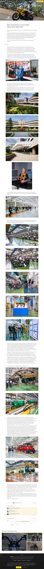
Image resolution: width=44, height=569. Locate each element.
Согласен (18, 567)
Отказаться (25, 567)
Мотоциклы (23, 560)
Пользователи (19, 560)
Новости (3, 546)
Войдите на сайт (18, 521)
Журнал (8, 1)
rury (15, 502)
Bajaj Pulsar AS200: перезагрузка (32, 549)
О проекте (15, 560)
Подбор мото (12, 1)
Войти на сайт (40, 1)
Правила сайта (28, 560)
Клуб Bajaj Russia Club (33, 540)
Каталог (20, 1)
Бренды (17, 1)
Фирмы (24, 1)
